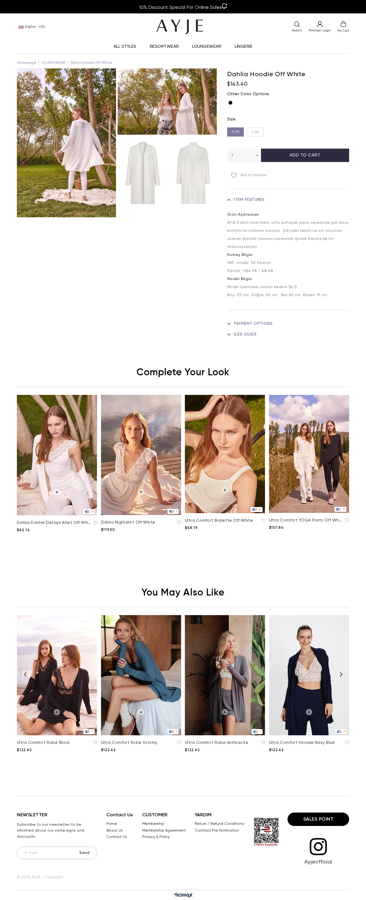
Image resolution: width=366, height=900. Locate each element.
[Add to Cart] (57, 492)
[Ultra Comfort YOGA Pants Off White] (309, 454)
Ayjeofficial (318, 862)
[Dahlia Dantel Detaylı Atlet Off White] (57, 455)
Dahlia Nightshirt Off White (128, 522)
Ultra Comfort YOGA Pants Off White (306, 520)
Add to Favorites (94, 523)
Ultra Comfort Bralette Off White (219, 521)
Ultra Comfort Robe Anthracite (216, 743)
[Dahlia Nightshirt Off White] (141, 455)
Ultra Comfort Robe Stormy (129, 743)
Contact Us (116, 837)
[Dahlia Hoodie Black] (231, 103)
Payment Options (253, 324)
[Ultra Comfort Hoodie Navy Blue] (309, 675)
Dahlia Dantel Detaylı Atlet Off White (54, 523)
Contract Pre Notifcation (217, 830)
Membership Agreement (164, 830)
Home (111, 824)
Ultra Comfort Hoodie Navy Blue (302, 743)
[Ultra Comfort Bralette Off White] (225, 454)
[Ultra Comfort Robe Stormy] (141, 675)
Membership (153, 824)
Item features (249, 200)
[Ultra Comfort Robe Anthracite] (225, 675)
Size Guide (245, 334)
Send (84, 853)
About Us (114, 830)
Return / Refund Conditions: (220, 824)
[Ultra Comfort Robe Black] (57, 675)
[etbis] (266, 832)
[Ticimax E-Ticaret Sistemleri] (183, 896)
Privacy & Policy (156, 837)
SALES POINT (318, 819)
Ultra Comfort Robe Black (43, 743)
